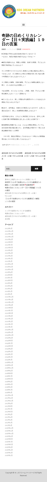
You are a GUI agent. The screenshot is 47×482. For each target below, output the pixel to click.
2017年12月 (9, 395)
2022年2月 (9, 259)
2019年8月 (9, 341)
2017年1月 (8, 425)
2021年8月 (9, 275)
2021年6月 (9, 280)
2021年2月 (8, 291)
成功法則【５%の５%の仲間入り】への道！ (21, 216)
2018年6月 (9, 379)
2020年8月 (9, 308)
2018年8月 (9, 373)
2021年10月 (9, 269)
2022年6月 (9, 248)
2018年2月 (9, 390)
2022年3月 (9, 256)
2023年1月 (8, 228)
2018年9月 (9, 371)
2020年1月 (9, 327)
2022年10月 (9, 237)
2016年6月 (9, 444)
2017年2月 (8, 423)
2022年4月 (9, 253)
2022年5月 (9, 250)
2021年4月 (9, 286)
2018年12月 (9, 362)
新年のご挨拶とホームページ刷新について (20, 179)
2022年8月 (9, 242)
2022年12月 (9, 231)
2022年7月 (9, 245)
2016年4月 (9, 450)
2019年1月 (8, 360)
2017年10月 (9, 401)
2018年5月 (9, 382)
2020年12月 (9, 297)
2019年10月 (9, 335)
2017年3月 (8, 420)
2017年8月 (9, 406)
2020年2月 (9, 324)
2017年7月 (8, 409)
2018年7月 (9, 376)
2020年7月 (9, 310)
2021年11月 (9, 267)
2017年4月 (9, 417)
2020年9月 (9, 305)
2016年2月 (9, 455)
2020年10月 (9, 302)
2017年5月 (8, 414)
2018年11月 (9, 365)
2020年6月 (9, 313)
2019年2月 (9, 357)
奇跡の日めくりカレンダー (21, 145)
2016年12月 (9, 428)
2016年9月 (9, 436)
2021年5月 (8, 283)
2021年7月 (8, 278)
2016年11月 (9, 431)
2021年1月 (8, 294)
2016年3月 (9, 453)
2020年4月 (9, 319)
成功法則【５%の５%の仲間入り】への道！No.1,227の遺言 (34, 156)
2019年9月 (9, 338)
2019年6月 (9, 346)
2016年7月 (9, 442)
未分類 (36, 145)
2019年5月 (9, 349)
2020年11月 (9, 300)
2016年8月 (9, 439)
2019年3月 (9, 354)
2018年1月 (8, 393)
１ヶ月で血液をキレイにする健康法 (18, 211)
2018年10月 (9, 368)
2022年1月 (8, 261)
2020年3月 (9, 321)
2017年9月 (9, 403)
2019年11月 (9, 332)
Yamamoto (26, 49)
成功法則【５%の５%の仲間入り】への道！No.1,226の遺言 (12, 156)
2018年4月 (9, 384)
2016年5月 (9, 447)
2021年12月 (9, 264)
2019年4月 (9, 352)
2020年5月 (9, 316)
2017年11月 (9, 398)
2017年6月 (9, 412)
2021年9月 (9, 272)
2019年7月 (9, 343)
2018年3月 (9, 387)
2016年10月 (9, 434)
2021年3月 (8, 289)
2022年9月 (9, 239)
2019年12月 (9, 330)
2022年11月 (9, 234)
